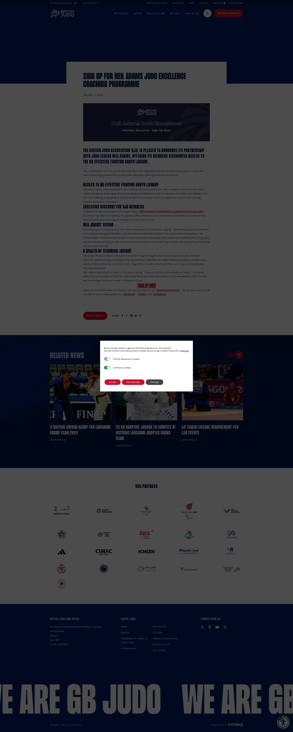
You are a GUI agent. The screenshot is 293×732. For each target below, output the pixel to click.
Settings (154, 382)
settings (184, 351)
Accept (112, 382)
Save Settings (133, 382)
